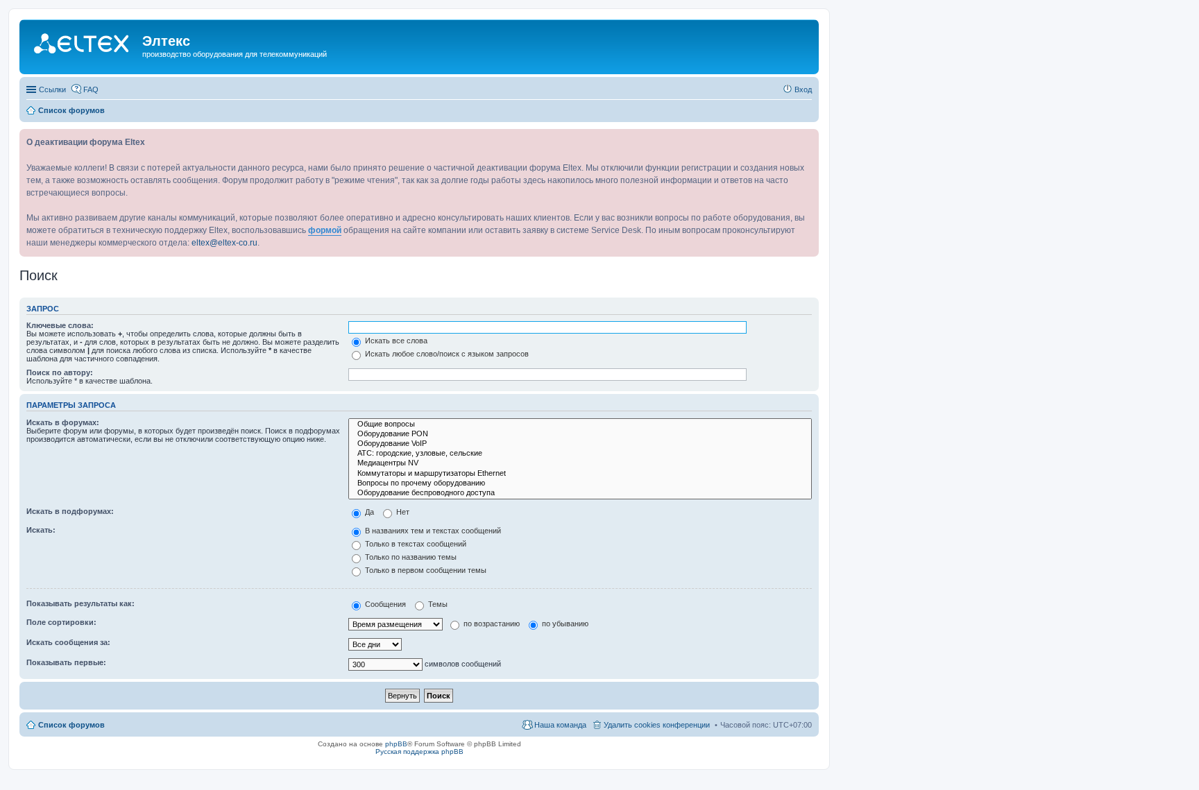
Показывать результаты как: (80, 603)
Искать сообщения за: (68, 642)
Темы (437, 604)
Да (368, 512)
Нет (401, 512)
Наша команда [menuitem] (560, 725)
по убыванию (564, 623)
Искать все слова (395, 340)
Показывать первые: (66, 662)
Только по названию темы (410, 557)
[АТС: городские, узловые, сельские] (580, 453)
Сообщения (384, 604)
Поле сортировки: (61, 622)
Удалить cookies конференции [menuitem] (657, 725)
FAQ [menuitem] (91, 89)
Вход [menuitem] (803, 89)
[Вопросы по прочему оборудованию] (580, 483)
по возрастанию (490, 623)
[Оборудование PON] (580, 434)
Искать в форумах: (62, 422)
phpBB (396, 744)
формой (324, 230)
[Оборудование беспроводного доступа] (580, 493)
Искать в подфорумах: (70, 511)
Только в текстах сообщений (414, 544)
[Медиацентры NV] (580, 463)
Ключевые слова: (60, 325)
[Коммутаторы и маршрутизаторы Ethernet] (580, 474)
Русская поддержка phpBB (419, 751)
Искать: (41, 530)
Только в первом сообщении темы (424, 570)
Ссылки (52, 89)
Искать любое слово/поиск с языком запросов (446, 354)
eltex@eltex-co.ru (224, 243)
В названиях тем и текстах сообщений (432, 530)
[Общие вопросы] (580, 424)
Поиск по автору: (59, 372)
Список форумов (71, 725)
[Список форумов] (82, 45)
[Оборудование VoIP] (580, 444)
